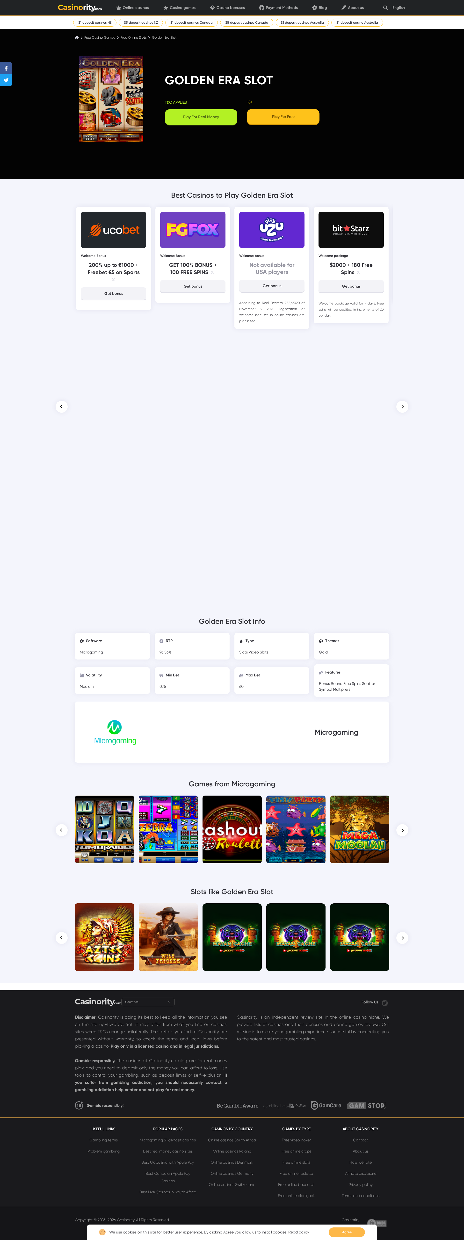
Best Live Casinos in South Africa (167, 1192)
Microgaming (91, 652)
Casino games (183, 7)
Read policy (298, 1232)
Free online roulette (296, 1173)
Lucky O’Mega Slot (296, 910)
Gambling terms (103, 1140)
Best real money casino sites (168, 1151)
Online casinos (136, 7)
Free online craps (296, 1151)
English (398, 7)
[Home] (77, 37)
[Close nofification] (374, 1227)
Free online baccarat (296, 1184)
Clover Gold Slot (360, 910)
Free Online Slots (133, 37)
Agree (347, 1232)
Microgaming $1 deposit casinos (168, 1140)
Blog (323, 7)
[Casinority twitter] (385, 1002)
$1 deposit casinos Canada (191, 22)
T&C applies (176, 102)
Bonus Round (331, 683)
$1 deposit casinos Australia (302, 22)
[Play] (104, 829)
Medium (87, 686)
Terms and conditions (360, 1195)
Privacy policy (361, 1184)
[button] (62, 407)
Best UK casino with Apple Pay (167, 1162)
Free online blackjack (296, 1195)
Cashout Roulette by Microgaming (232, 804)
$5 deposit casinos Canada (246, 22)
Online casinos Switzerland (232, 1184)
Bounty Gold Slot (232, 910)
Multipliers (341, 689)
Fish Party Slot (296, 802)
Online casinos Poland (232, 1151)
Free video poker (296, 1140)
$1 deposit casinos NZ (94, 22)
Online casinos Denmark (232, 1162)
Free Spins (352, 683)
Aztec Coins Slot (104, 910)
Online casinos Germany (232, 1173)
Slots (244, 652)
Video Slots (258, 652)
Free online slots (296, 1162)
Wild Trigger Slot (168, 910)
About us (356, 7)
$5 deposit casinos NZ (141, 22)
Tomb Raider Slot (104, 802)
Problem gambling (103, 1151)
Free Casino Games (99, 37)
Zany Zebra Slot (168, 802)
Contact (360, 1140)
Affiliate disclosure (360, 1173)
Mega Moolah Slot (359, 802)
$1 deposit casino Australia (357, 22)
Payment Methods (282, 7)
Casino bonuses (231, 7)
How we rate (360, 1162)
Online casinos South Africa (232, 1140)
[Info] (113, 280)
